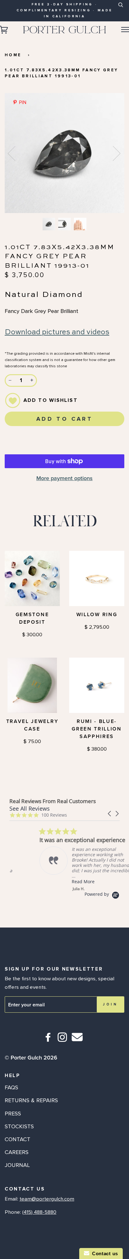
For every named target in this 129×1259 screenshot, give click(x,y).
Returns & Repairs (31, 1100)
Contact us (103, 1253)
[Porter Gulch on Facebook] (48, 1040)
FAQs (11, 1087)
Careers (16, 1152)
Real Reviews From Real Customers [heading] (52, 801)
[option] (64, 153)
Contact (17, 1139)
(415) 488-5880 (39, 1212)
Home (13, 54)
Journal (17, 1165)
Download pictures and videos (57, 332)
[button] (110, 813)
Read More (53, 881)
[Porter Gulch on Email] (77, 1041)
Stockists (19, 1126)
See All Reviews (29, 808)
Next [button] (112, 153)
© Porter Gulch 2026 (31, 1058)
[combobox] (120, 10)
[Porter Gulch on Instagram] (62, 1040)
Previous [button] (15, 153)
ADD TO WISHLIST (50, 400)
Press (13, 1113)
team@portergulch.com (46, 1199)
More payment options (64, 478)
